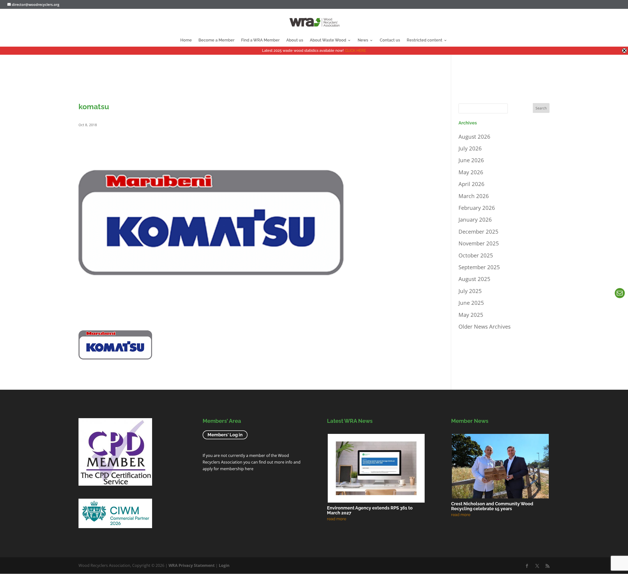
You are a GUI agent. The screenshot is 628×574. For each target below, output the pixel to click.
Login (224, 565)
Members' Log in (225, 435)
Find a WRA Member (260, 40)
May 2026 (470, 172)
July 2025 (470, 290)
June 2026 (471, 160)
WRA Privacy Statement (192, 565)
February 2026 (476, 207)
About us (294, 40)
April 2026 (471, 183)
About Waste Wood (328, 40)
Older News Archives (484, 326)
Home (186, 40)
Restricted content (424, 40)
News (363, 40)
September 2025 (479, 267)
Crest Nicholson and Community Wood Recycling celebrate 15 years (492, 506)
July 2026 (470, 148)
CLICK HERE (355, 50)
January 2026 (475, 219)
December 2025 (478, 231)
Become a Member (216, 40)
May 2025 (470, 314)
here (249, 468)
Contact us (390, 40)
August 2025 (474, 278)
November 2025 (478, 243)
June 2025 (471, 302)
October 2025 (475, 255)
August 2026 (474, 136)
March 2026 (473, 196)
